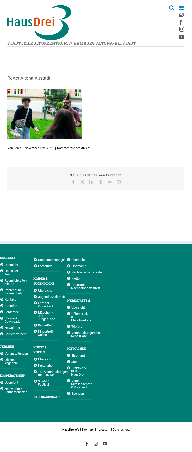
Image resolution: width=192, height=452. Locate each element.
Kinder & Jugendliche (44, 280)
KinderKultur (47, 325)
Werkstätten (78, 300)
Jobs (75, 361)
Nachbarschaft (46, 397)
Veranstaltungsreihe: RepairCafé (81, 334)
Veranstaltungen (15, 353)
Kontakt (10, 299)
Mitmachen (76, 348)
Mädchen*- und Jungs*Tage (46, 316)
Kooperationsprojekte (48, 259)
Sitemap (87, 429)
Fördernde (12, 312)
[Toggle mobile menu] (181, 7)
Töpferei (77, 326)
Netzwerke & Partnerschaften (15, 390)
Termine (7, 346)
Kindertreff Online (46, 333)
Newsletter (12, 327)
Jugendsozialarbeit (48, 296)
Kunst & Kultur (40, 349)
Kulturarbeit (46, 365)
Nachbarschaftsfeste (82, 272)
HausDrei (7, 258)
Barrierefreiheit (15, 334)
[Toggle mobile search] (171, 7)
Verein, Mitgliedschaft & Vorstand (81, 384)
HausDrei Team (11, 272)
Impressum (102, 429)
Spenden (11, 305)
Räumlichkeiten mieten (15, 282)
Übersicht (11, 264)
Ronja (18, 148)
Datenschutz (121, 429)
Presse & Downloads (12, 319)
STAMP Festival (43, 382)
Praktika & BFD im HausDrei (78, 371)
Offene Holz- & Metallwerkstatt (81, 317)
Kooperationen (13, 375)
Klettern (77, 278)
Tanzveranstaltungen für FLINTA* (48, 373)
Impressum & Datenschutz (14, 291)
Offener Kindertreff (45, 304)
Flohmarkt (79, 266)
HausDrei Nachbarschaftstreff (81, 286)
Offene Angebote (11, 361)
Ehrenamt (78, 355)
